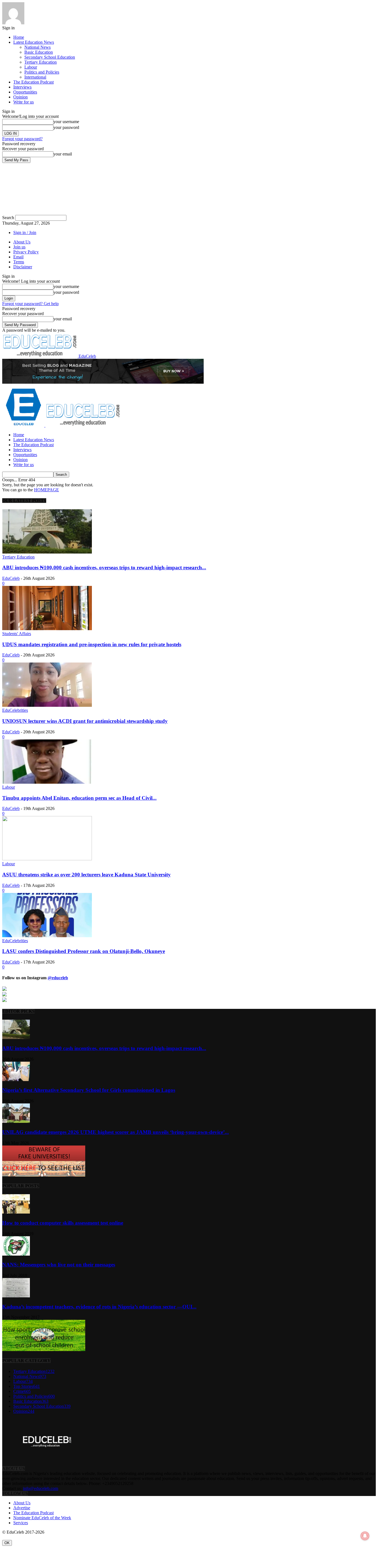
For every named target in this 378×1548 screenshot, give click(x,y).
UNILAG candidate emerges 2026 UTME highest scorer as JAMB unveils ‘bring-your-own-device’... (115, 1132)
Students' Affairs (16, 633)
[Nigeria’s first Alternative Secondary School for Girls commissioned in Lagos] (16, 1079)
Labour (30, 67)
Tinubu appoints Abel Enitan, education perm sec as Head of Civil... (79, 798)
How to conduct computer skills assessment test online (62, 1223)
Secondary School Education (49, 57)
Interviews (22, 87)
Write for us (23, 102)
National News (37, 47)
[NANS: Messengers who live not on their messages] (16, 1254)
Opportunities (25, 92)
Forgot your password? (22, 138)
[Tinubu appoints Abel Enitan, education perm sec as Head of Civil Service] (47, 782)
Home (18, 37)
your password (66, 127)
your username (66, 121)
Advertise (21, 1507)
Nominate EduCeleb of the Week (42, 1517)
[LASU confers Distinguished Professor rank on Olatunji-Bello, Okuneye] (47, 935)
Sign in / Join (24, 232)
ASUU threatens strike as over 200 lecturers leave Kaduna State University (86, 874)
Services (20, 1522)
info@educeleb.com (40, 1488)
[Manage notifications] (365, 1535)
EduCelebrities (15, 710)
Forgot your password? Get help (30, 303)
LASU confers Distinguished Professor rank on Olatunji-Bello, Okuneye (83, 951)
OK (7, 1543)
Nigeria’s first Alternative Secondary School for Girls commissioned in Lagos (88, 1090)
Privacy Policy (26, 252)
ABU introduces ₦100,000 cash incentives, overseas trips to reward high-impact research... (104, 567)
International (35, 77)
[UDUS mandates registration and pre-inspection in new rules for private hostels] (47, 628)
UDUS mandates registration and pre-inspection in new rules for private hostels (91, 644)
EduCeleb (11, 578)
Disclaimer (22, 266)
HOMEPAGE (46, 489)
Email (18, 256)
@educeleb (58, 977)
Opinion (20, 97)
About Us (21, 242)
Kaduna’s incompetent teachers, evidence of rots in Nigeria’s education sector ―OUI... (99, 1307)
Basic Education (38, 52)
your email (62, 154)
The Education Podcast (33, 82)
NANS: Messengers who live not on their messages (58, 1265)
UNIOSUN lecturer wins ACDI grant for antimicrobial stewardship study (85, 721)
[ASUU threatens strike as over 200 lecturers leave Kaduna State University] (47, 858)
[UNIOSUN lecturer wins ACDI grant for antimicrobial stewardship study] (47, 705)
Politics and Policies (41, 72)
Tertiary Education (40, 62)
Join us (19, 247)
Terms (18, 261)
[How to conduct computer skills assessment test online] (16, 1212)
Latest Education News (33, 42)
